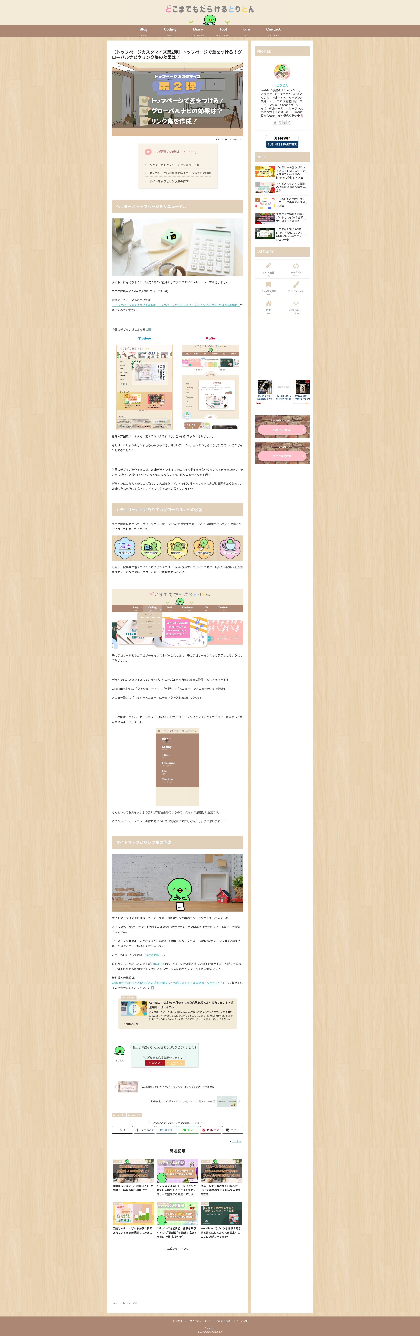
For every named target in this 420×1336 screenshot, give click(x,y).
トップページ (180, 1321)
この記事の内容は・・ (169, 151)
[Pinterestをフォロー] (289, 122)
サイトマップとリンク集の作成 (169, 181)
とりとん (282, 85)
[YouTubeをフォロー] (284, 122)
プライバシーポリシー (201, 1321)
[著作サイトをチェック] (275, 122)
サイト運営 (120, 1115)
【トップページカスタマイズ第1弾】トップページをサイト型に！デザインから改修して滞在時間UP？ (176, 305)
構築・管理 (136, 1115)
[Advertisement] (177, 1274)
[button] (232, 1130)
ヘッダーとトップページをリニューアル (174, 165)
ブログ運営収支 (282, 456)
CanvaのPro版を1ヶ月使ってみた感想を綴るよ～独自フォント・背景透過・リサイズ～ (166, 983)
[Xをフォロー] (280, 122)
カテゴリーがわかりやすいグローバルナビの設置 (180, 173)
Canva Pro (152, 955)
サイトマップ (240, 1321)
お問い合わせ (223, 1321)
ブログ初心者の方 (282, 430)
